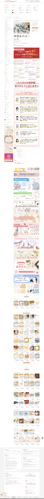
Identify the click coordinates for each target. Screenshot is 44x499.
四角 (5, 84)
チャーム (22, 7)
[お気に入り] (32, 1)
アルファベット (6, 78)
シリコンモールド (36, 10)
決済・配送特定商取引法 (13, 497)
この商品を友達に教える (19, 151)
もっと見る (26, 362)
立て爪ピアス (6, 25)
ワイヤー (6, 36)
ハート (5, 88)
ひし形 (5, 87)
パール (5, 105)
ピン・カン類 (37, 5)
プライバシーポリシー (19, 497)
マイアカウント (30, 497)
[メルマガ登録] (34, 1)
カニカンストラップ (15, 12)
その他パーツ (29, 12)
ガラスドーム (8, 12)
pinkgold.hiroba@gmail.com (9, 475)
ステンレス (6, 41)
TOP (8, 497)
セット (5, 83)
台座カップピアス (7, 51)
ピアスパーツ (22, 5)
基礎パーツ (7, 7)
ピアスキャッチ (6, 45)
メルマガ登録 (24, 497)
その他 (5, 100)
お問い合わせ (35, 497)
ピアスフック (6, 46)
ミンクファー (6, 77)
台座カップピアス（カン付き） (8, 52)
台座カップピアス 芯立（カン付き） (8, 29)
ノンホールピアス (29, 5)
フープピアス (6, 30)
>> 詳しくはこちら (18, 451)
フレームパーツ (29, 7)
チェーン (15, 7)
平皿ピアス (6, 23)
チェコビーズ (6, 97)
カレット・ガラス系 (7, 106)
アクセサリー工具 (22, 12)
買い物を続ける (19, 153)
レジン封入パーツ (22, 10)
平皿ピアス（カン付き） (7, 24)
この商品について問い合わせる (19, 149)
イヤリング (6, 35)
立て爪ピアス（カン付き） (7, 26)
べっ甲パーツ (6, 79)
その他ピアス (6, 31)
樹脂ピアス (6, 55)
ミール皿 (36, 7)
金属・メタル (6, 74)
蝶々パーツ (6, 107)
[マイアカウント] (39, 1)
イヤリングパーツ (15, 5)
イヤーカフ (6, 37)
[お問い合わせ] (37, 1)
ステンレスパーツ (7, 5)
